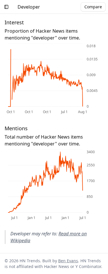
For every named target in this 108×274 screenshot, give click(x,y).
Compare (93, 6)
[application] (54, 79)
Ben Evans (68, 260)
